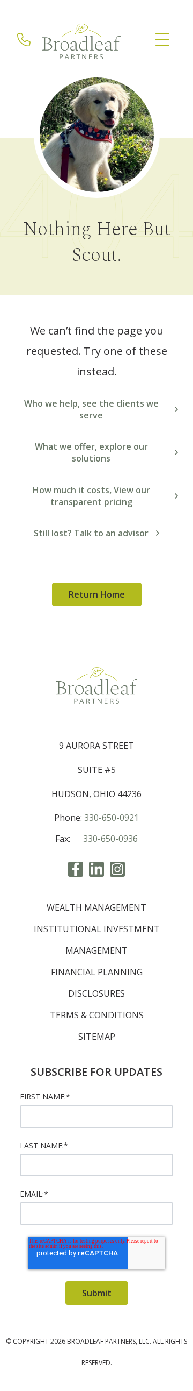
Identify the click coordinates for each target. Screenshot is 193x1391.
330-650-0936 (110, 838)
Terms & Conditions (97, 1015)
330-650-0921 (111, 818)
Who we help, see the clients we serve (91, 409)
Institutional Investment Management (97, 939)
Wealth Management (96, 907)
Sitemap (96, 1036)
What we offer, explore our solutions (91, 452)
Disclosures (96, 993)
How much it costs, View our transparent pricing (91, 496)
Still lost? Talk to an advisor (91, 533)
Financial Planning (97, 972)
